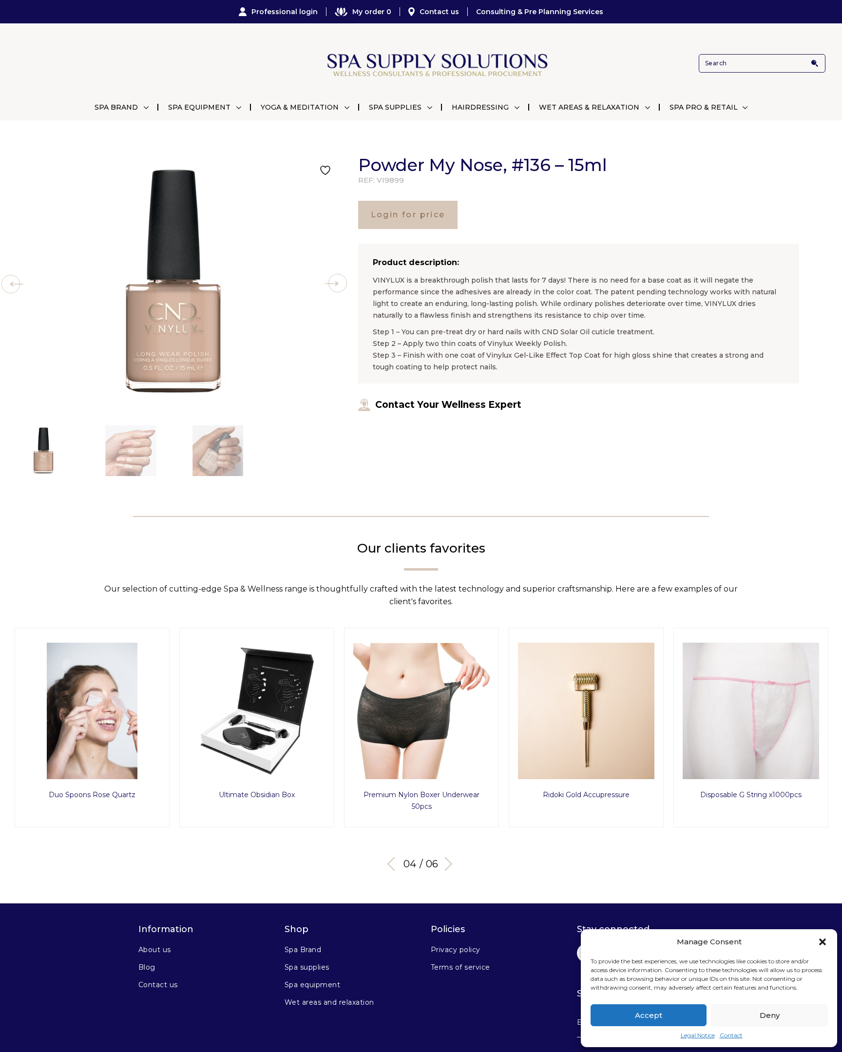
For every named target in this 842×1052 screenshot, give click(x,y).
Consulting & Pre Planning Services (539, 11)
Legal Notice (698, 1035)
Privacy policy (455, 949)
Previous (394, 864)
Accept (648, 1015)
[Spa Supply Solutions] (436, 63)
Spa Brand (116, 107)
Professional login (284, 11)
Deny (770, 1015)
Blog (146, 967)
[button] (822, 942)
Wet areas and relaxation (329, 1002)
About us (154, 949)
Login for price (408, 214)
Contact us (439, 11)
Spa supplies (307, 967)
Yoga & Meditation (300, 107)
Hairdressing (480, 107)
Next (445, 864)
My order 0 (371, 11)
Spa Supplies (395, 107)
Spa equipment (312, 984)
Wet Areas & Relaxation (589, 107)
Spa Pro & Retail (704, 107)
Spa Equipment (199, 107)
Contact (731, 1035)
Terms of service (460, 967)
